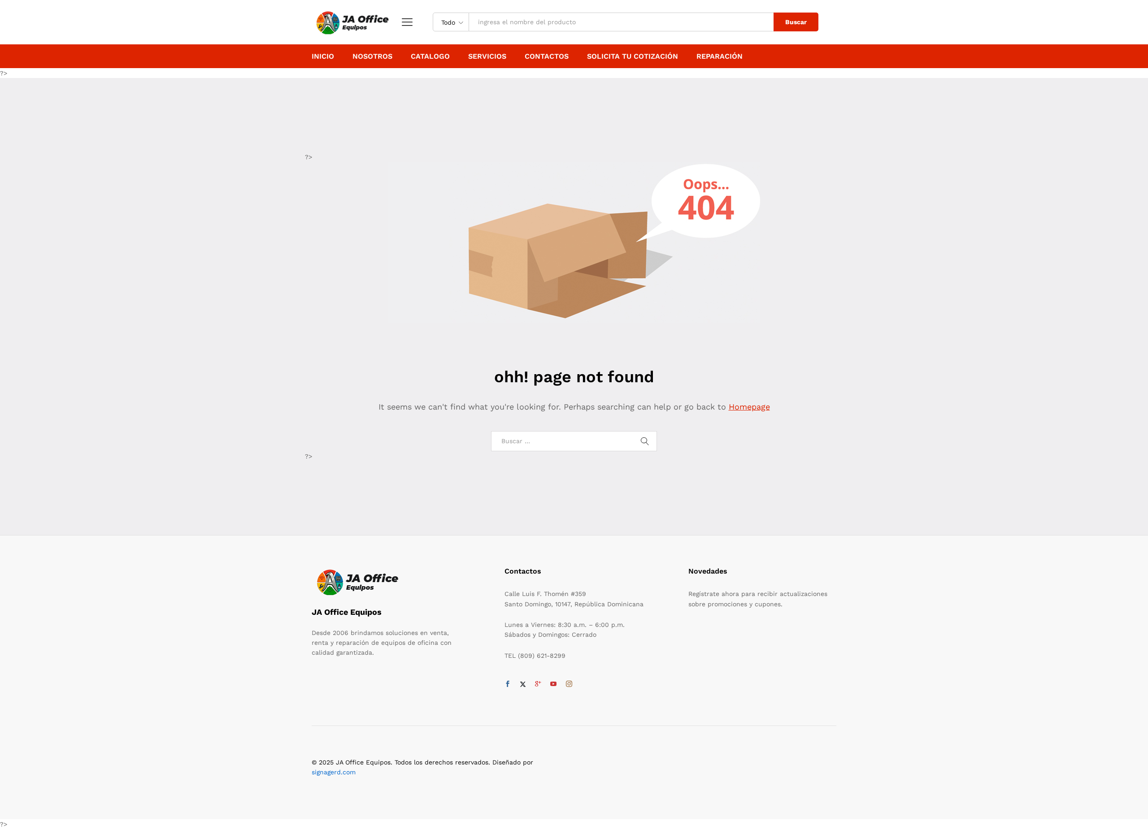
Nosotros (372, 56)
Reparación (719, 56)
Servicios (487, 56)
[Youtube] (553, 684)
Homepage (749, 406)
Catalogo (430, 56)
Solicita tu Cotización (632, 56)
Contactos (547, 56)
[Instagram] (569, 684)
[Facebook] (507, 684)
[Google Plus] (538, 684)
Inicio (323, 56)
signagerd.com (334, 772)
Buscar (796, 22)
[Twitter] (523, 684)
